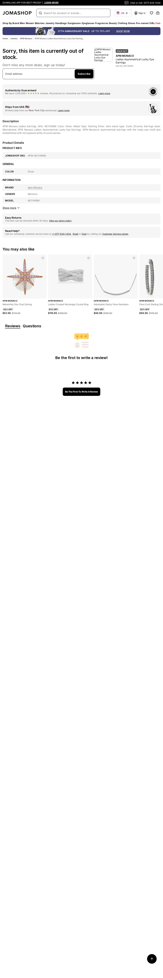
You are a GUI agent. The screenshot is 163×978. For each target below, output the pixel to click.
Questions (32, 326)
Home (5, 38)
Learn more (104, 93)
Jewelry (14, 38)
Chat (84, 234)
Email (75, 234)
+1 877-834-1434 (61, 234)
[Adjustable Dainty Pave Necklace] (134, 258)
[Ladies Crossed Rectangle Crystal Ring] (88, 258)
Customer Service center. (115, 234)
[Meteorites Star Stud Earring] (42, 258)
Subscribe (84, 73)
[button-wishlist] (151, 13)
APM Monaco (26, 38)
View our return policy (60, 220)
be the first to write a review (81, 391)
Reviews (12, 326)
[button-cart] (158, 13)
